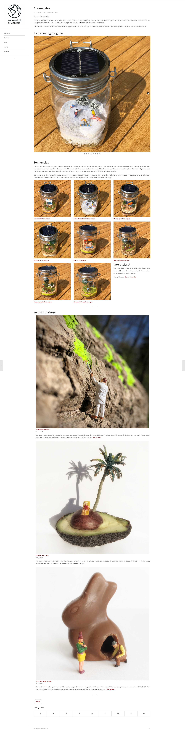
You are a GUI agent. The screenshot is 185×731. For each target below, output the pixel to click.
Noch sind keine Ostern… (44, 681)
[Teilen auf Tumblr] (105, 713)
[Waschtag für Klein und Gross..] (1, 365)
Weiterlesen (97, 437)
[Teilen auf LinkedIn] (92, 713)
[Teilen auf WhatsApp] (66, 713)
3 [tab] (88, 153)
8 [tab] (99, 153)
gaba (56, 12)
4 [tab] (91, 153)
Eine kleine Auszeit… (42, 555)
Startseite (7, 33)
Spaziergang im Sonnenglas (43, 302)
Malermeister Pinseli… (43, 429)
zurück (38, 702)
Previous (36, 93)
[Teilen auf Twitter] (53, 713)
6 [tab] (95, 153)
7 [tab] (97, 153)
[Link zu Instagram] (14, 58)
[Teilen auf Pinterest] (79, 713)
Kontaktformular (130, 277)
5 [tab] (93, 153)
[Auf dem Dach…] (183, 365)
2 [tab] (86, 153)
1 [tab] (84, 153)
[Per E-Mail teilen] (143, 713)
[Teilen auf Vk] (118, 713)
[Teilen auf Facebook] (40, 713)
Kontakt (6, 52)
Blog (5, 42)
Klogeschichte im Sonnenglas (83, 302)
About (6, 47)
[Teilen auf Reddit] (131, 713)
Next (148, 93)
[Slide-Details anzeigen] (92, 94)
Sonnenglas (42, 8)
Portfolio (6, 38)
